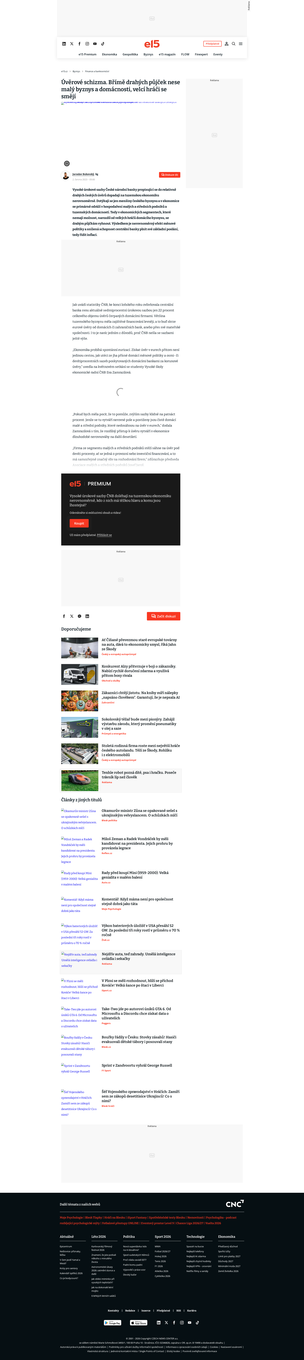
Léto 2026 (98, 1237)
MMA (157, 1246)
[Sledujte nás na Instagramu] (87, 44)
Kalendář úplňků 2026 (71, 1273)
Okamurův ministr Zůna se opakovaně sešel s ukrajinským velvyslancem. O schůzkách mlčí (139, 813)
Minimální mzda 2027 (229, 1266)
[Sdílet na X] (72, 616)
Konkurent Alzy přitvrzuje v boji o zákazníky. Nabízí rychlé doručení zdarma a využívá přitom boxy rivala (139, 671)
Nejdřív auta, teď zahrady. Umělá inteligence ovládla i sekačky (138, 956)
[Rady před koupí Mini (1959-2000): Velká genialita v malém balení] (79, 880)
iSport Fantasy (137, 1217)
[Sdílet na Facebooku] (64, 616)
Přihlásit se (104, 535)
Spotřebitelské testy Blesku (167, 1217)
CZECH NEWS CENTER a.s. (164, 1338)
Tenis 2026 (160, 1261)
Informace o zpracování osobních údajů (186, 1347)
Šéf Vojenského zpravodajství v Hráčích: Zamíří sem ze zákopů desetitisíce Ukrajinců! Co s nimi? (140, 1096)
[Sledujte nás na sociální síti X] (72, 44)
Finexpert (201, 54)
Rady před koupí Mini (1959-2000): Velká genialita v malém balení (135, 875)
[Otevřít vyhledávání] (233, 43)
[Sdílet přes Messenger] (79, 616)
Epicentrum (66, 1246)
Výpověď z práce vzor (134, 1269)
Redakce (130, 1310)
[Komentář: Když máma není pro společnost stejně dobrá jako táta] (79, 907)
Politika (129, 1237)
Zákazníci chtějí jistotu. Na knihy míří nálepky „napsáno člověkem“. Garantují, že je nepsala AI (141, 695)
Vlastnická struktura (97, 1351)
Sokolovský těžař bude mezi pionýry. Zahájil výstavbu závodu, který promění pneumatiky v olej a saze (139, 724)
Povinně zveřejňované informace (200, 1351)
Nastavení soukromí (231, 1347)
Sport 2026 (163, 1237)
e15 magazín (167, 54)
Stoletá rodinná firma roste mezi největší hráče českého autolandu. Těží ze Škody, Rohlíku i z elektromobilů (141, 750)
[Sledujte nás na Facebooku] (79, 44)
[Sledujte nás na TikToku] (103, 44)
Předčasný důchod (228, 1246)
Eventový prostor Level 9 (157, 1223)
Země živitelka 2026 (228, 1271)
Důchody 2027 (225, 1261)
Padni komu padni (132, 1264)
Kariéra (191, 1310)
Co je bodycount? (69, 1278)
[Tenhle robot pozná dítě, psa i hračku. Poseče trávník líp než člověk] (79, 780)
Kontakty (113, 1310)
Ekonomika (109, 54)
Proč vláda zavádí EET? (135, 1259)
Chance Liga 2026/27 (189, 1223)
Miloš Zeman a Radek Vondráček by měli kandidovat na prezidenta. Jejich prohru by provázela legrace (137, 843)
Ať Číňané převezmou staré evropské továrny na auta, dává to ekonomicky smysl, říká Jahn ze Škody (139, 644)
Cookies (214, 1347)
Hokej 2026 (160, 1256)
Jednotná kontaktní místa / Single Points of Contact (137, 1351)
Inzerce (145, 1310)
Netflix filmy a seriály (197, 1271)
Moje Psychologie (71, 1217)
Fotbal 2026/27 (162, 1251)
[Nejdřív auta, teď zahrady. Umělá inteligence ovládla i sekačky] (79, 962)
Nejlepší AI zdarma (196, 1256)
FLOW (185, 54)
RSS (178, 1310)
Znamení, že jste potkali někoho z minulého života (103, 1258)
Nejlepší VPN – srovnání (198, 1266)
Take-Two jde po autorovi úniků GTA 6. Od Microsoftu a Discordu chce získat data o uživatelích (136, 1013)
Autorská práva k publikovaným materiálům (83, 1347)
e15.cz (64, 71)
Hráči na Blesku (114, 1217)
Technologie (195, 1237)
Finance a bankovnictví (97, 71)
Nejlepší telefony (195, 1251)
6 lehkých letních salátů (103, 1295)
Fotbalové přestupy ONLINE (120, 1223)
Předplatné (163, 1310)
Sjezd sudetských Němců (136, 1254)
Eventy (218, 54)
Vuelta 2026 (213, 1223)
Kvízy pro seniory (69, 1268)
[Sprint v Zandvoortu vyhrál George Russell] (79, 1073)
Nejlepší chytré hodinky (198, 1261)
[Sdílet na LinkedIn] (87, 616)
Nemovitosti (195, 1217)
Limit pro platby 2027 (229, 1256)
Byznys (148, 54)
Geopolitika (130, 54)
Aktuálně (67, 1237)
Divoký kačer (130, 1274)
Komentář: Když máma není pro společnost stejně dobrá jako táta (137, 901)
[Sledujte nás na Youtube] (95, 44)
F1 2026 (159, 1266)
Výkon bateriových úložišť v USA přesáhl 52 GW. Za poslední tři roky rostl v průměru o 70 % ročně (141, 930)
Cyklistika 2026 (162, 1276)
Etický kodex (173, 1351)
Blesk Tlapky (93, 1217)
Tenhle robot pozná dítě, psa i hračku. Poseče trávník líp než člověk (139, 774)
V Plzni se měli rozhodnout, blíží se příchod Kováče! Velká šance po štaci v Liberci (137, 983)
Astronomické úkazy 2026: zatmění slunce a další (103, 1270)
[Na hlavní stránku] (152, 43)
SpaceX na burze (195, 1246)
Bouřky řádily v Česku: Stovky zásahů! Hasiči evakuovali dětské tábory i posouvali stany (139, 1039)
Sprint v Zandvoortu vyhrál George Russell (137, 1065)
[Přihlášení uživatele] (226, 43)
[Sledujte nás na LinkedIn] (64, 44)
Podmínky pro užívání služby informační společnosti (136, 1347)
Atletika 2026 (161, 1271)
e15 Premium (87, 54)
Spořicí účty (224, 1251)
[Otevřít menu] (240, 43)
